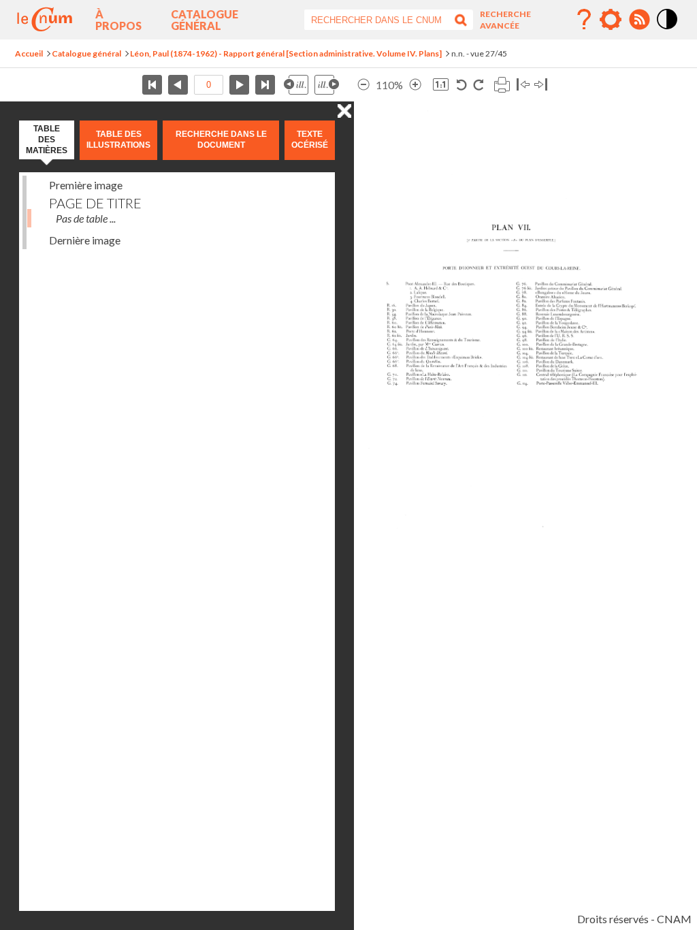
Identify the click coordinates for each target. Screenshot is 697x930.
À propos (118, 19)
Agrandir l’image (415, 85)
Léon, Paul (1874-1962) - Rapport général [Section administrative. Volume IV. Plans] (286, 53)
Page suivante (239, 85)
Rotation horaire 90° (478, 85)
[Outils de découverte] (610, 20)
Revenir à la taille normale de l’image (441, 85)
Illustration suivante (326, 85)
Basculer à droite (540, 85)
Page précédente (178, 85)
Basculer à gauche (523, 85)
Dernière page (265, 85)
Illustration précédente (296, 85)
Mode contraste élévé (668, 30)
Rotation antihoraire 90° (462, 85)
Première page (152, 85)
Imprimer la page (501, 85)
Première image (86, 184)
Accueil (29, 53)
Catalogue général (204, 19)
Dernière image (84, 240)
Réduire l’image (363, 85)
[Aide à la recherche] (584, 20)
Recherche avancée (505, 20)
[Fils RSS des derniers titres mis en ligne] (639, 20)
